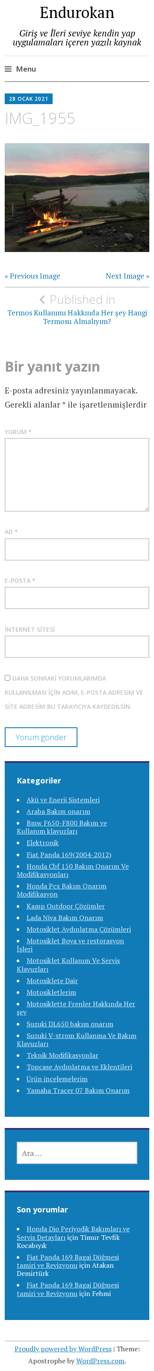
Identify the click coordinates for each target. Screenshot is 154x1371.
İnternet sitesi (30, 629)
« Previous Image (32, 276)
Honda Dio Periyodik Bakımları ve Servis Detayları (73, 1233)
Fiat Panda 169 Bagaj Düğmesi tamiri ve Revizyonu (68, 1261)
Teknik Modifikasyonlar (62, 1055)
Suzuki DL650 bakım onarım (70, 1024)
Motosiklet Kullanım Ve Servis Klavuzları (68, 964)
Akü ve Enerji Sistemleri (63, 799)
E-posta (20, 580)
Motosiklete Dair (52, 980)
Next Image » (127, 276)
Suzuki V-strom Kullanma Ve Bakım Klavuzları (76, 1039)
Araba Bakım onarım (58, 811)
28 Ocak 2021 (28, 98)
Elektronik (43, 842)
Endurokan (77, 12)
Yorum (18, 432)
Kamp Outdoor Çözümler (66, 906)
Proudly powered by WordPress (63, 1348)
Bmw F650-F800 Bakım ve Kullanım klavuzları (62, 827)
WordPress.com (100, 1360)
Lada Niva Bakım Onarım (65, 917)
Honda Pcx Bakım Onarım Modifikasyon (62, 890)
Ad (11, 532)
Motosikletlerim (51, 992)
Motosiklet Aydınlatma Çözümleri (79, 929)
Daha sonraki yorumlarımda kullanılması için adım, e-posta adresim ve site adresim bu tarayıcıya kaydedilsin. (74, 692)
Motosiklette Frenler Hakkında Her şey (76, 1008)
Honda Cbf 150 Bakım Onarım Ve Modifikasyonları (73, 870)
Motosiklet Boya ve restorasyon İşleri (70, 945)
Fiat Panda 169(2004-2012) (69, 854)
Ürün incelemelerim (57, 1078)
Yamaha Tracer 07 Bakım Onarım (78, 1090)
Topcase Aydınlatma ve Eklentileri (79, 1066)
